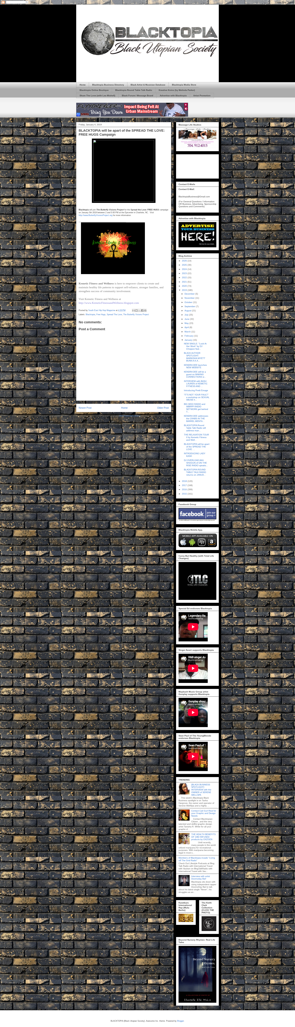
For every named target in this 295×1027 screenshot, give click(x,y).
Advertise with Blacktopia (173, 95)
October (189, 302)
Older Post (163, 408)
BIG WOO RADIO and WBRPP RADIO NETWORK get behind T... (196, 408)
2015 (184, 494)
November (190, 298)
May (187, 323)
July (187, 314)
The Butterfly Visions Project (136, 314)
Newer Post (85, 408)
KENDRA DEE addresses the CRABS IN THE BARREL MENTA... (196, 418)
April (187, 327)
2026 (184, 260)
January (189, 340)
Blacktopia (90, 314)
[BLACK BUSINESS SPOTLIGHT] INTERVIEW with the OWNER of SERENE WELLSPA (201, 789)
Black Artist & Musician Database (148, 85)
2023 (184, 273)
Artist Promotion (201, 95)
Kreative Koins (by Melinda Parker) (177, 90)
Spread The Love (114, 314)
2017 (184, 485)
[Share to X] (139, 310)
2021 (184, 282)
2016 (184, 489)
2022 (184, 277)
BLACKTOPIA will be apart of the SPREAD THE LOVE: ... (196, 447)
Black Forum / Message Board (137, 95)
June (187, 319)
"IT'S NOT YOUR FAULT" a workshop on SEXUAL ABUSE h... (196, 397)
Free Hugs (101, 314)
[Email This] (133, 310)
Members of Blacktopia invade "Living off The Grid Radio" (197, 859)
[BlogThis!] (136, 310)
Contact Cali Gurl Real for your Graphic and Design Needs (203, 813)
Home (83, 85)
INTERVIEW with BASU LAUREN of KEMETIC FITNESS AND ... (195, 384)
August (188, 310)
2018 (184, 481)
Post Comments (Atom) (129, 416)
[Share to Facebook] (142, 310)
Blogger (180, 1021)
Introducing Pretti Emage (196, 390)
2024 (184, 269)
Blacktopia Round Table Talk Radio (133, 90)
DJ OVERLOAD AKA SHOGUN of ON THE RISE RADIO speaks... (196, 463)
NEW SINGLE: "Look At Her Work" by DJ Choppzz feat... (195, 346)
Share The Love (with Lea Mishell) (97, 95)
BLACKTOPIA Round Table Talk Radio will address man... (195, 428)
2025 (184, 265)
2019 (184, 290)
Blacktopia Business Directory (108, 85)
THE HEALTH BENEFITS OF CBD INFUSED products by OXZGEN (203, 837)
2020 (184, 286)
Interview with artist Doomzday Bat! (200, 877)
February (189, 336)
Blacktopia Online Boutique (94, 90)
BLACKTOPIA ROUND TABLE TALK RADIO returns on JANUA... (195, 472)
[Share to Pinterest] (145, 310)
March (188, 331)
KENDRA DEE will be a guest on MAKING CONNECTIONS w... (195, 374)
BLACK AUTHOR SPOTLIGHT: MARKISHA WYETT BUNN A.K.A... (194, 357)
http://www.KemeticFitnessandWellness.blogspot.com (109, 302)
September (190, 306)
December (190, 294)
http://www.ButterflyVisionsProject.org (95, 215)
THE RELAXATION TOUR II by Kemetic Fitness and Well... (196, 437)
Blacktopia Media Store (184, 85)
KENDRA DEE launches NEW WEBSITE (195, 366)
